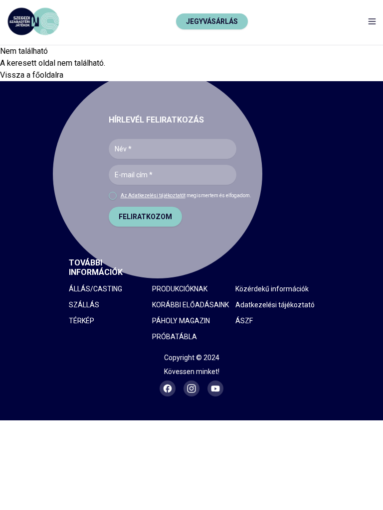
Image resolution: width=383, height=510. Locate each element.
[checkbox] (113, 196)
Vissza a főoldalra (31, 75)
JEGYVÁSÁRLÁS (212, 21)
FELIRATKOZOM (145, 217)
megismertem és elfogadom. (186, 195)
